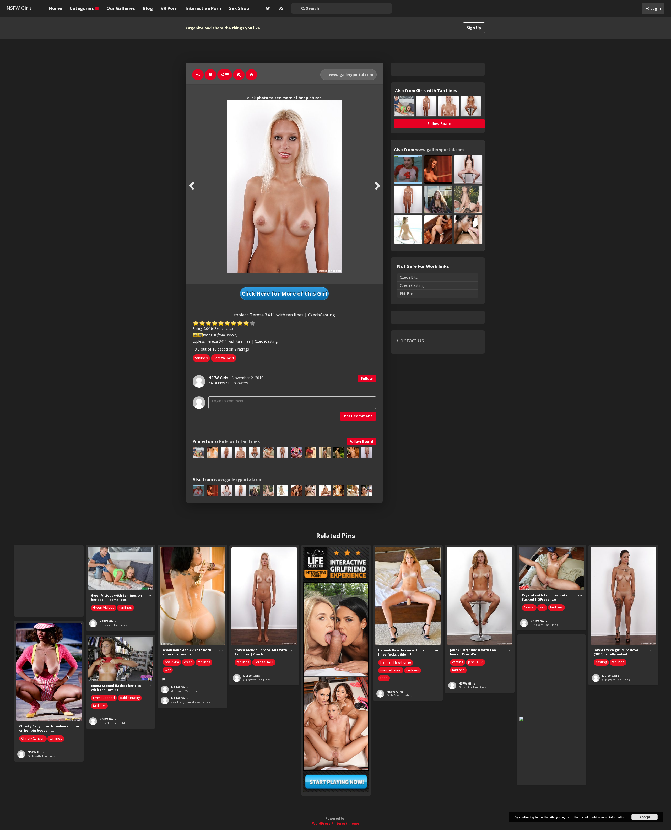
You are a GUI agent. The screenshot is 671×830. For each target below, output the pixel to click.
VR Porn (169, 8)
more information (613, 817)
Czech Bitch (410, 277)
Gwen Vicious (103, 607)
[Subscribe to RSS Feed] (280, 8)
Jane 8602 (475, 662)
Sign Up (474, 27)
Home (55, 8)
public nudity (130, 698)
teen (384, 678)
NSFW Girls (19, 8)
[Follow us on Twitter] (267, 8)
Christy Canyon (33, 738)
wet (168, 670)
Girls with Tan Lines (239, 441)
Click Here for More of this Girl (284, 293)
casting (457, 662)
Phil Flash (408, 293)
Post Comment (358, 415)
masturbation (390, 670)
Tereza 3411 (223, 357)
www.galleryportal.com (350, 74)
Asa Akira (172, 662)
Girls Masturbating (399, 695)
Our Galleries (120, 8)
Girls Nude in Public (113, 723)
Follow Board (361, 441)
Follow (367, 378)
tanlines (201, 357)
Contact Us (410, 340)
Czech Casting (412, 285)
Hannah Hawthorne (395, 662)
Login (655, 8)
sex (542, 607)
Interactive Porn (203, 8)
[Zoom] (239, 74)
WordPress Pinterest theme (335, 823)
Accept (644, 817)
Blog (148, 8)
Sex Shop (239, 8)
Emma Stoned (104, 698)
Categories (82, 8)
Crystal (529, 607)
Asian (188, 662)
